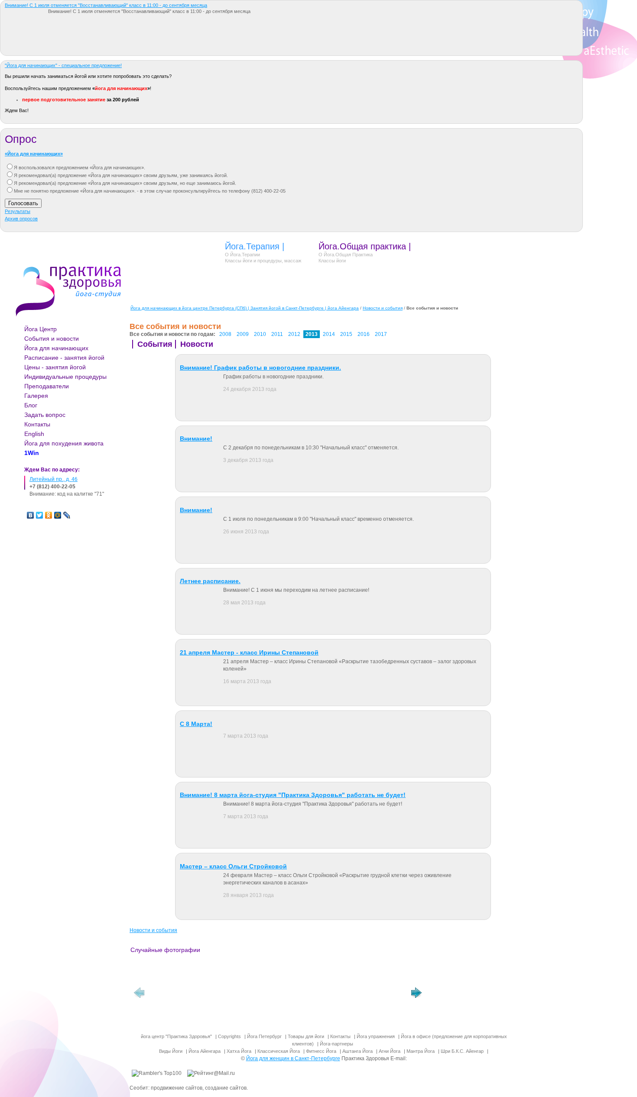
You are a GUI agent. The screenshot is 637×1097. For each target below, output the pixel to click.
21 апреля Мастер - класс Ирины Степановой (249, 652)
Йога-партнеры (336, 1043)
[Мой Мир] (57, 515)
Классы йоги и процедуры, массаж (263, 260)
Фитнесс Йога (321, 1051)
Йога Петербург (264, 1036)
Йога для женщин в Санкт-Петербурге (293, 1058)
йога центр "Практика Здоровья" (176, 1036)
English (34, 433)
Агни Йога (389, 1051)
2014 (329, 334)
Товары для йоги (306, 1036)
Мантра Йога (420, 1051)
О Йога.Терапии (242, 254)
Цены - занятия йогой (55, 367)
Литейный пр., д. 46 (53, 479)
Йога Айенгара (204, 1051)
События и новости (51, 338)
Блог (30, 405)
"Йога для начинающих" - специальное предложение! (63, 65)
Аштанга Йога (357, 1051)
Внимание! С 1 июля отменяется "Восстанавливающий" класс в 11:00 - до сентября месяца (106, 5)
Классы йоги (332, 260)
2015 (346, 334)
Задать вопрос (44, 414)
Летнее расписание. (210, 581)
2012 (294, 334)
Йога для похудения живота (64, 443)
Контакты (37, 424)
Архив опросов (21, 218)
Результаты (17, 211)
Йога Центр (40, 329)
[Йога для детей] (180, 995)
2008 (225, 334)
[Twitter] (39, 515)
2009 (243, 334)
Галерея (36, 395)
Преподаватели (46, 386)
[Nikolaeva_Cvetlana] (245, 995)
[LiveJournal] (67, 515)
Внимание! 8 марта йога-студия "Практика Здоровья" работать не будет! (293, 794)
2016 (364, 334)
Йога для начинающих (56, 348)
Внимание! (196, 438)
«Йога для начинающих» (34, 153)
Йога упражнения (376, 1036)
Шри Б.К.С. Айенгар (462, 1051)
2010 (260, 334)
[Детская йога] (375, 995)
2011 (277, 334)
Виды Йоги (170, 1051)
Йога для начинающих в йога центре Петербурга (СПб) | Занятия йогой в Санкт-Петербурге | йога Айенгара (244, 308)
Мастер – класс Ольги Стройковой (233, 866)
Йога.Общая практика (362, 246)
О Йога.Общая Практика (345, 254)
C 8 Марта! (196, 723)
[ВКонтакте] (30, 515)
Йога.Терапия (252, 246)
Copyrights (229, 1036)
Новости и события (383, 308)
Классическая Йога (278, 1051)
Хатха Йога (239, 1051)
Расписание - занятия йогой (64, 357)
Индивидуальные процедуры (65, 376)
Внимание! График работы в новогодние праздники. (260, 367)
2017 (381, 334)
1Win (31, 452)
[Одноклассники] (48, 515)
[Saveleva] (310, 995)
